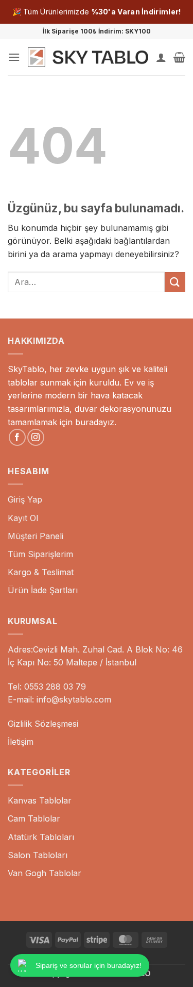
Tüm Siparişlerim (40, 554)
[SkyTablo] (88, 57)
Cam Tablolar (34, 818)
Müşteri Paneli (35, 536)
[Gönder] (175, 282)
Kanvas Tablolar (40, 800)
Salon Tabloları (37, 855)
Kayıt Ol (23, 518)
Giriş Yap (25, 499)
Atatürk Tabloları (41, 837)
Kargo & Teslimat (41, 572)
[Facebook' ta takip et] (17, 437)
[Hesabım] (161, 57)
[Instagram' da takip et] (35, 437)
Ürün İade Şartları (43, 590)
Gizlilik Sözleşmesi (43, 723)
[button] (14, 57)
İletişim (20, 742)
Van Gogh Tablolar (44, 873)
